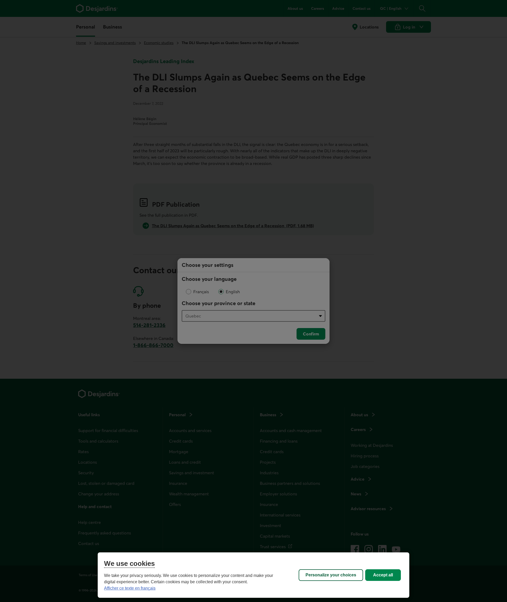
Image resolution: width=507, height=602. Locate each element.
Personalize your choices (331, 575)
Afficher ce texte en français (130, 588)
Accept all (383, 575)
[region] (253, 575)
